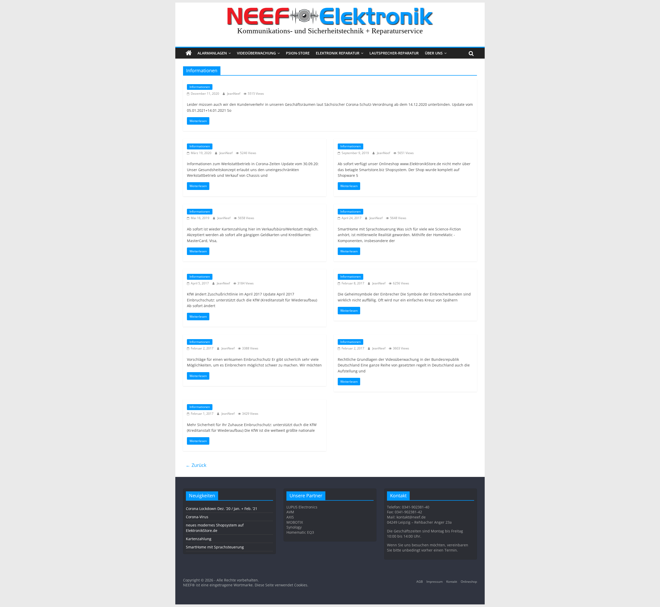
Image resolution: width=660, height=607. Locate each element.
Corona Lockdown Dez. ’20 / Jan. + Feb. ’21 (221, 508)
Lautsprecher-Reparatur (394, 53)
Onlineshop (469, 581)
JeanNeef (234, 93)
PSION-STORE (298, 53)
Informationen (199, 87)
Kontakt (451, 581)
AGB (419, 581)
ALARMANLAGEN (212, 53)
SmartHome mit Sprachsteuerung (215, 547)
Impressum (434, 581)
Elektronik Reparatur (337, 53)
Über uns (434, 53)
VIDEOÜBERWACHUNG (256, 53)
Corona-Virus (197, 516)
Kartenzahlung (198, 538)
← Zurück (196, 465)
